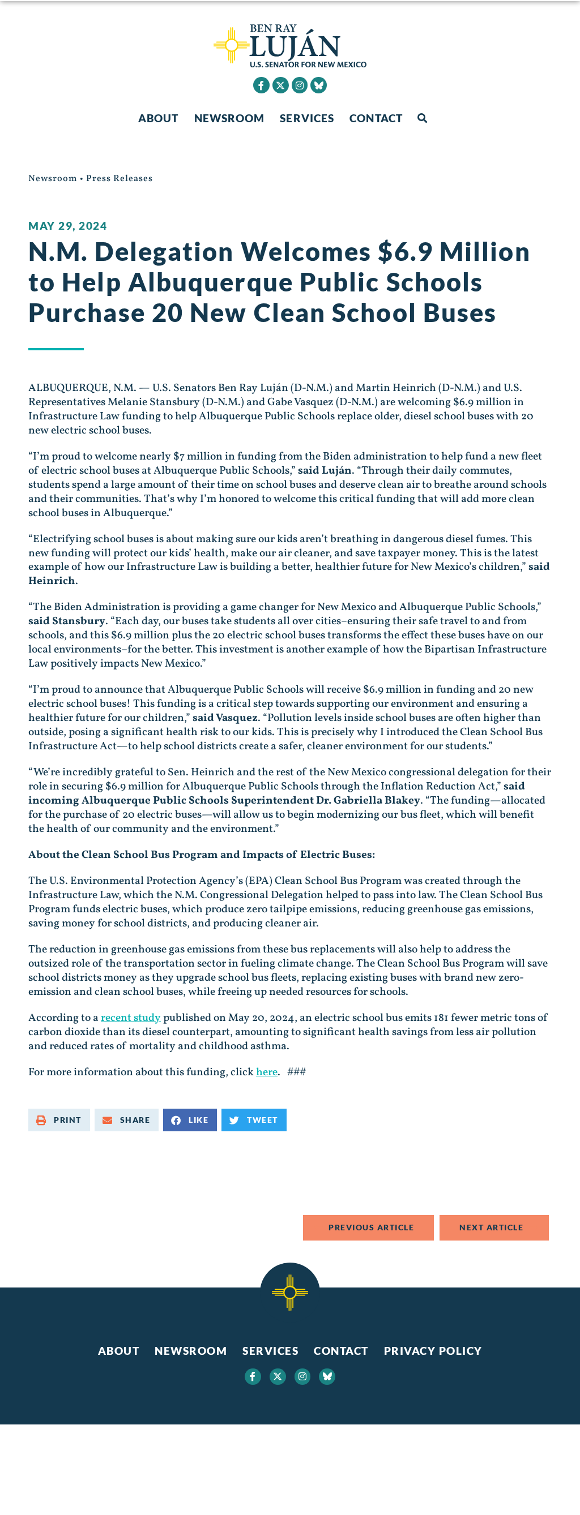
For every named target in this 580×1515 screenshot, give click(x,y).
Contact (376, 118)
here (267, 1072)
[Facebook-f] (261, 85)
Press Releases (119, 179)
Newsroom (229, 118)
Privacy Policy (433, 1350)
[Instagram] (300, 85)
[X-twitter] (280, 85)
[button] (422, 118)
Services (307, 118)
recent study (131, 1018)
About (158, 118)
